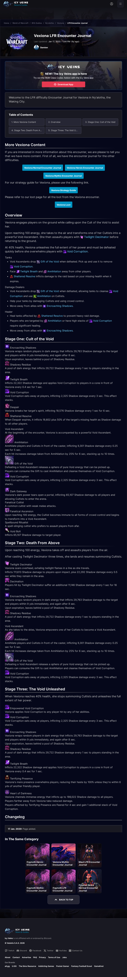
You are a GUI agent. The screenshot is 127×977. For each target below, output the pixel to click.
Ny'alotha (49, 23)
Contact (16, 957)
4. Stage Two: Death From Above (27, 130)
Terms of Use (54, 957)
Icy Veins (9, 938)
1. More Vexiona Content (23, 122)
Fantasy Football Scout (81, 966)
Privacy (42, 957)
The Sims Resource (27, 966)
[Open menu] (120, 3)
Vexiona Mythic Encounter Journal (63, 175)
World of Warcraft (20, 23)
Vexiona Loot (63, 204)
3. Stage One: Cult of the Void (100, 122)
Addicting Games (46, 966)
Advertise (26, 957)
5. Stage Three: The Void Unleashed (64, 130)
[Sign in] (111, 4)
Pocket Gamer (62, 966)
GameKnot (99, 966)
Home (6, 23)
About (7, 957)
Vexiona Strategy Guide (63, 190)
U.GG (14, 966)
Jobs (64, 957)
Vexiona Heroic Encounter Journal (85, 167)
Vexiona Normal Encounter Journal (42, 167)
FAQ (35, 957)
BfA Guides (37, 23)
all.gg (7, 966)
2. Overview (54, 122)
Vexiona (60, 23)
